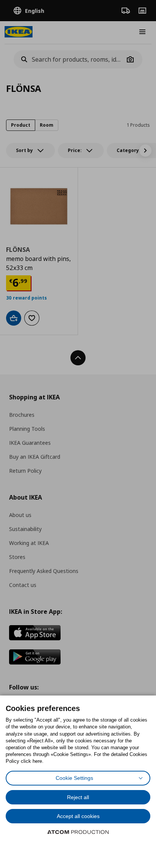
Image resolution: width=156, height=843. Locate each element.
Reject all (78, 797)
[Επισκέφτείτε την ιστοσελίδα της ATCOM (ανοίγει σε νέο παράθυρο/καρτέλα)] (78, 832)
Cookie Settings (74, 778)
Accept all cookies (78, 816)
